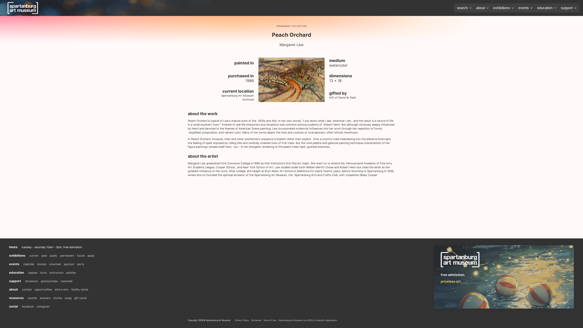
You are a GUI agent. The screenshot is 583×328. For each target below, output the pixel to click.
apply (90, 255)
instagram (43, 306)
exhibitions (501, 8)
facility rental (79, 289)
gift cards (80, 298)
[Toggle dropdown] (470, 8)
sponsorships (49, 281)
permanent (67, 255)
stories (57, 298)
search (462, 8)
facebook (28, 306)
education (544, 8)
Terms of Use (269, 320)
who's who (62, 289)
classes (32, 272)
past (44, 255)
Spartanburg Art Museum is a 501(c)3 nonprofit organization (307, 320)
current (34, 255)
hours (13, 247)
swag (68, 298)
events (523, 8)
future (81, 255)
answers (45, 298)
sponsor (69, 264)
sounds (32, 298)
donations (31, 281)
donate (41, 264)
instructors (56, 272)
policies (71, 272)
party (80, 264)
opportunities (43, 289)
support (567, 8)
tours (43, 272)
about (480, 8)
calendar (28, 264)
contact (27, 289)
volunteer (55, 264)
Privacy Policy (242, 320)
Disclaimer (256, 320)
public (53, 255)
